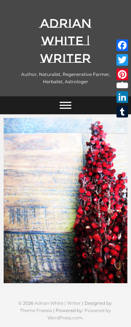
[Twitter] (122, 60)
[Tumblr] (122, 111)
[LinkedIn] (122, 97)
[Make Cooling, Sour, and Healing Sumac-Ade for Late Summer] (65, 200)
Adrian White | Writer (65, 41)
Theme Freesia (36, 310)
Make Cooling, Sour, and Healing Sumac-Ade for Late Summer (65, 275)
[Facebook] (122, 45)
